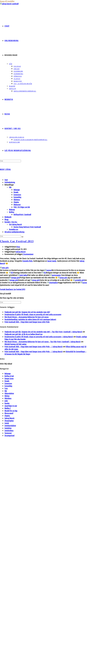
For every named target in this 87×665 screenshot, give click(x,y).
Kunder (7, 403)
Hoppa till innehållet (7, 1)
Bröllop (11, 212)
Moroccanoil (9, 413)
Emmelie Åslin (28, 261)
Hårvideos (8, 398)
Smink (7, 423)
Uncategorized (9, 435)
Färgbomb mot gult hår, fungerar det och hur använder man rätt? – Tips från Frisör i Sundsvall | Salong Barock (43, 331)
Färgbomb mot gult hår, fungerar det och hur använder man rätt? (27, 312)
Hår (10, 187)
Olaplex (16, 202)
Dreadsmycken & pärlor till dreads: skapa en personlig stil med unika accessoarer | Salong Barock (39, 336)
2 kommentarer (28, 254)
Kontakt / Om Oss (11, 222)
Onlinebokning (10, 182)
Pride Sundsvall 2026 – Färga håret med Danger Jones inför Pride (27, 322)
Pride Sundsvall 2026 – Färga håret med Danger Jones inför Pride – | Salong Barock (34, 346)
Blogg (6, 219)
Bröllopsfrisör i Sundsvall (22, 214)
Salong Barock (21, 251)
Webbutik (8, 217)
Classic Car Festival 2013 (17, 241)
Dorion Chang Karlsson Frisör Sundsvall (27, 227)
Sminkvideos (9, 430)
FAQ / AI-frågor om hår (22, 207)
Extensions (17, 194)
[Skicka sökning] (22, 236)
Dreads (16, 192)
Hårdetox (17, 199)
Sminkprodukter (10, 425)
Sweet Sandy (51, 261)
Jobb (6, 401)
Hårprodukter (9, 393)
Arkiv (2, 363)
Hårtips (7, 396)
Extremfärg (17, 197)
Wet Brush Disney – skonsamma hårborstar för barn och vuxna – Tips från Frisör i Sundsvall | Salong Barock (43, 341)
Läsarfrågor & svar (11, 406)
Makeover (17, 204)
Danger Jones (9, 378)
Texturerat (8, 433)
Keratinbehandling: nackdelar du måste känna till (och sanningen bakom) (30, 319)
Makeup (12, 209)
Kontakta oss (13, 229)
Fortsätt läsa (12, 289)
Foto (6, 388)
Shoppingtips (9, 420)
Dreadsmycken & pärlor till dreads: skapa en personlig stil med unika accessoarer (33, 314)
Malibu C (8, 408)
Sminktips (8, 428)
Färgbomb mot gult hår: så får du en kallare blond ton (23, 334)
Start (6, 180)
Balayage (17, 189)
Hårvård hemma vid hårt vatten (15, 344)
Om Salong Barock (15, 224)
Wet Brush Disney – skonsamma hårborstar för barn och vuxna (26, 317)
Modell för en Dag (11, 410)
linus (18, 246)
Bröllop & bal (9, 376)
